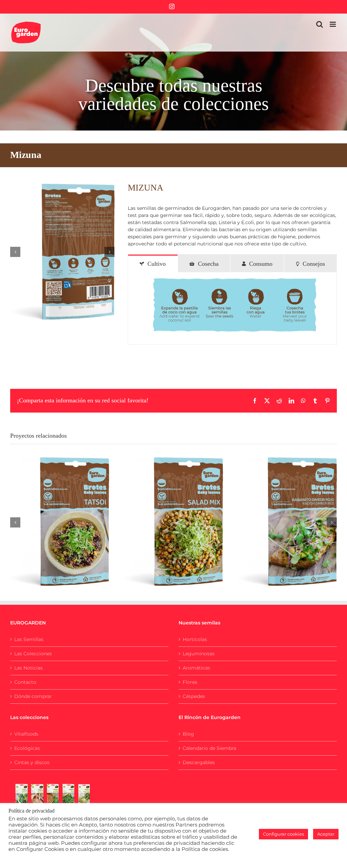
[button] (15, 252)
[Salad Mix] (173, 521)
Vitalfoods (26, 734)
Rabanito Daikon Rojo (279, 515)
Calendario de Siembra (209, 748)
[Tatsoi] (59, 521)
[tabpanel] (232, 308)
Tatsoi (51, 515)
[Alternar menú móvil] (333, 24)
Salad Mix (165, 515)
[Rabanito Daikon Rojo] (287, 521)
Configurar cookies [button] (283, 834)
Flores (190, 682)
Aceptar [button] (325, 834)
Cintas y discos (31, 762)
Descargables (199, 762)
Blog (188, 734)
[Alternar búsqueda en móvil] (319, 24)
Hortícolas (195, 639)
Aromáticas (196, 668)
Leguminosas (199, 654)
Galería (68, 515)
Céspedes (194, 696)
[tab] (152, 263)
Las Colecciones (33, 654)
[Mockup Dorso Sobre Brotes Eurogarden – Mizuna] (62, 252)
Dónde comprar (33, 696)
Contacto (25, 682)
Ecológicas (27, 748)
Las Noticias (28, 668)
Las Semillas (28, 639)
